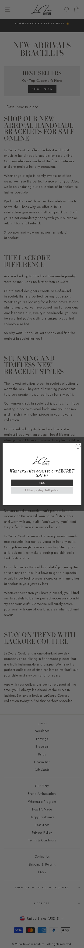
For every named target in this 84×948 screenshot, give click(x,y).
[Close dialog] (78, 446)
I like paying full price (42, 490)
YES (42, 482)
